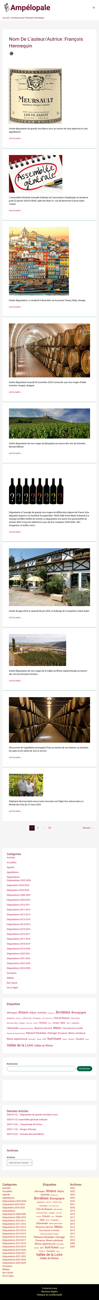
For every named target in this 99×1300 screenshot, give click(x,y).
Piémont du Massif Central (16, 1033)
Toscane (71, 1039)
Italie (62, 1022)
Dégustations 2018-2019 (18, 944)
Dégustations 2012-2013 (18, 914)
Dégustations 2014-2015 (18, 924)
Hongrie (56, 1023)
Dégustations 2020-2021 (18, 953)
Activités (11, 857)
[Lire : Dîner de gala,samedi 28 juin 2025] (49, 577)
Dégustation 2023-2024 (18, 885)
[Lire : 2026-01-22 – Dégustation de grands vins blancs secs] (35, 96)
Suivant (88, 827)
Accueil (5, 18)
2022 (72, 1201)
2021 (72, 1204)
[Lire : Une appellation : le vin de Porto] (49, 719)
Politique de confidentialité (49, 1294)
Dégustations (13, 877)
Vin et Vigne (12, 987)
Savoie (39, 1039)
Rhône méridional (76, 1033)
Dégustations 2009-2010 (18, 900)
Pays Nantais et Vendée (73, 1028)
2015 (72, 1224)
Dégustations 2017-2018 (18, 939)
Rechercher (12, 1064)
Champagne (37, 1018)
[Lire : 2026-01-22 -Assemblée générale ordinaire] (35, 173)
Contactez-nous (49, 1288)
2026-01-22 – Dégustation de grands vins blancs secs (32, 1114)
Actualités (11, 862)
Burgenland (10, 1018)
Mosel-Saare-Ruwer (26, 1028)
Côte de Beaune (61, 1018)
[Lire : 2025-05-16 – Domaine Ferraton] (37, 649)
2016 (72, 1220)
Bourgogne (78, 1012)
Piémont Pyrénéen (36, 1033)
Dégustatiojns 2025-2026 (19, 880)
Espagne (22, 1023)
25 (49, 827)
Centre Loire (27, 1018)
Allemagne (12, 1013)
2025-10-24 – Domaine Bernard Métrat (25, 1134)
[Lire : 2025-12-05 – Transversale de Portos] (39, 261)
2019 (72, 1211)
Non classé (12, 983)
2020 (72, 1207)
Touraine (79, 1039)
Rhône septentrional (17, 1039)
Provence (62, 1033)
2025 (72, 1191)
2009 (72, 1243)
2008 (72, 1246)
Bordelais (63, 1012)
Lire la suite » (15, 138)
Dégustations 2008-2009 (18, 895)
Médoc (57, 1028)
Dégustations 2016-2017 (18, 934)
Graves (43, 1022)
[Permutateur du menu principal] (94, 7)
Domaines (12, 973)
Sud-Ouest (54, 1038)
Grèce (49, 1023)
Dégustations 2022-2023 (18, 963)
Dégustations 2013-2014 (18, 919)
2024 (72, 1194)
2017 (72, 1217)
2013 (72, 1230)
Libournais (13, 1028)
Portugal (52, 1033)
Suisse (64, 1039)
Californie (18, 1018)
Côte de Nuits (75, 1018)
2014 (72, 1227)
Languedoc (75, 1023)
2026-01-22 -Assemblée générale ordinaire (27, 1119)
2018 (72, 1214)
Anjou (32, 1012)
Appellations (13, 872)
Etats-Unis (29, 1023)
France (35, 1023)
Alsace (23, 1012)
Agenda (10, 867)
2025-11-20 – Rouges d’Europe (21, 1129)
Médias (10, 978)
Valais (87, 1039)
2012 (72, 1233)
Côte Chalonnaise (47, 1018)
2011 (72, 1237)
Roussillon (32, 1039)
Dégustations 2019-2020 (18, 948)
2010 (72, 1240)
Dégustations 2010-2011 (18, 904)
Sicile (44, 1039)
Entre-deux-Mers (12, 1023)
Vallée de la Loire (20, 1045)
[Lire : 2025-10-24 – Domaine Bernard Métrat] (49, 423)
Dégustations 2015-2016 (18, 929)
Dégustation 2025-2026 (18, 890)
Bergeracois (51, 1013)
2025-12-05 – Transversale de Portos (24, 1124)
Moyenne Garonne (43, 1028)
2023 (72, 1198)
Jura (68, 1023)
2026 (72, 1188)
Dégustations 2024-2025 (18, 968)
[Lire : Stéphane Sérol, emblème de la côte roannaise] (26, 785)
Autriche (41, 1012)
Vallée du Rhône (43, 1045)
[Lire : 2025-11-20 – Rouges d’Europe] (49, 350)
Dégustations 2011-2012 (18, 909)
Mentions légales (49, 1291)
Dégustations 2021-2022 (18, 958)
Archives (11, 1157)
